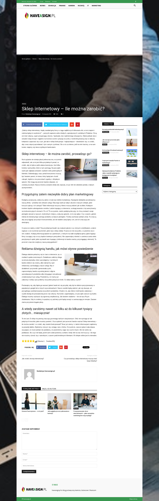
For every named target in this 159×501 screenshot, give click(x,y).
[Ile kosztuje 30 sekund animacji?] (131, 153)
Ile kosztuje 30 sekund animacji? (112, 150)
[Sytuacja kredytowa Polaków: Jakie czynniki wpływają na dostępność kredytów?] (131, 173)
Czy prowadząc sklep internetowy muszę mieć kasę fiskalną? (80, 360)
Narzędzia (105, 132)
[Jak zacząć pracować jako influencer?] (131, 142)
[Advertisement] (79, 39)
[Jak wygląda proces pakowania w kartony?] (59, 401)
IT (88, 6)
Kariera (71, 6)
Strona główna (30, 6)
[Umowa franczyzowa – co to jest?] (33, 401)
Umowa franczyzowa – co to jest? (33, 411)
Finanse (62, 6)
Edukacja (52, 6)
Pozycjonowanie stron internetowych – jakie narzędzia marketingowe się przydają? (83, 413)
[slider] (28, 341)
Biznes (42, 6)
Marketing (96, 6)
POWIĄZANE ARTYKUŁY (31, 389)
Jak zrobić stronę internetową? (33, 359)
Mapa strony (133, 499)
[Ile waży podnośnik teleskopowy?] (131, 132)
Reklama (47, 1)
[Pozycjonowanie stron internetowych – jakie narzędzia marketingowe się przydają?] (85, 401)
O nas (41, 1)
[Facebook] (135, 1)
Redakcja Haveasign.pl (33, 114)
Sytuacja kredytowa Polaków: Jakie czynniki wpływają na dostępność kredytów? (111, 173)
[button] (134, 5)
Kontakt (54, 1)
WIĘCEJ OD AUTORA (49, 389)
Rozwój (81, 6)
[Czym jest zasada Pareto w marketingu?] (131, 163)
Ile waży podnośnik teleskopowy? (113, 129)
